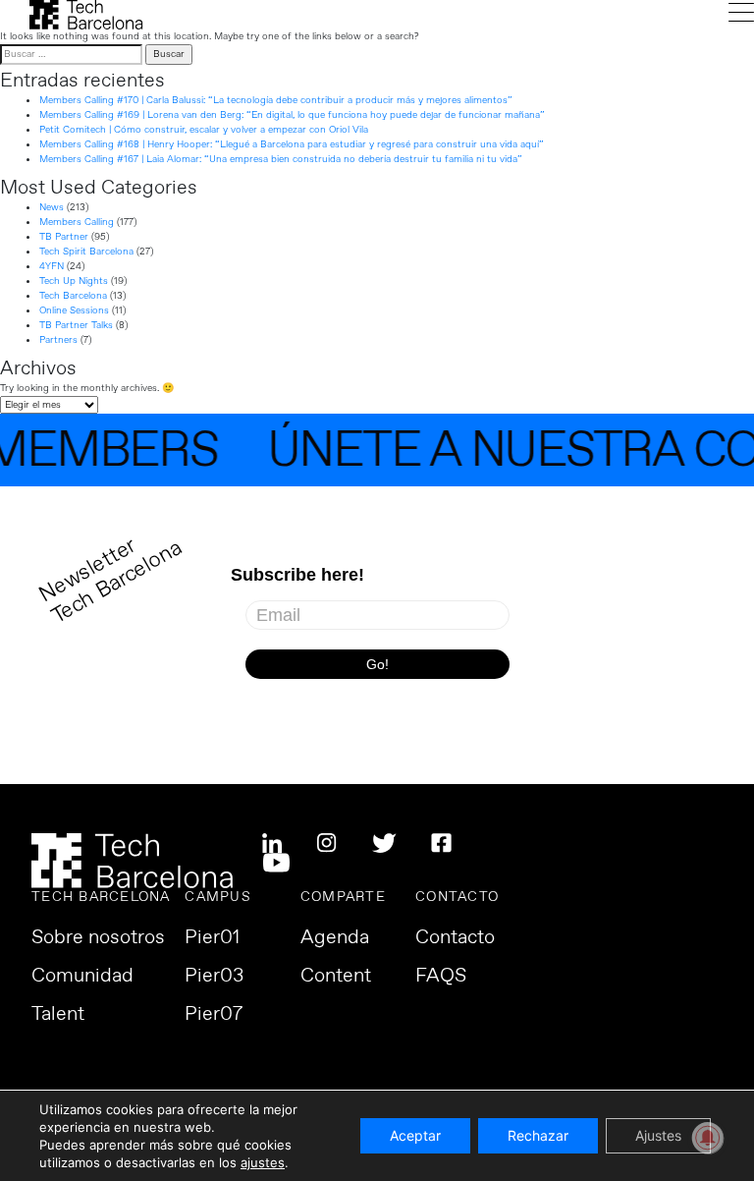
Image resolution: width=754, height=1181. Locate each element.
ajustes (263, 1162)
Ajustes (658, 1135)
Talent (57, 1015)
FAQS (440, 976)
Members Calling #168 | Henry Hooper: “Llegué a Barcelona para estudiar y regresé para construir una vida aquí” (291, 144)
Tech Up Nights (73, 281)
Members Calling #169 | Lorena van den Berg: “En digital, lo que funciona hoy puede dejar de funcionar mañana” (292, 115)
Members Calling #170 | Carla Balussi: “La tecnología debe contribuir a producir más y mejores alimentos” (275, 100)
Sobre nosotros (98, 938)
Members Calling (76, 222)
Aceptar (415, 1135)
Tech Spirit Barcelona (86, 251)
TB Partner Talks (76, 325)
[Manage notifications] (708, 1137)
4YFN (51, 266)
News (51, 207)
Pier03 (214, 976)
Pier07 (213, 1015)
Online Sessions (74, 310)
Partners (58, 340)
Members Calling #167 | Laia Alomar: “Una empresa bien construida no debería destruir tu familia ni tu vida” (280, 159)
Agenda (334, 938)
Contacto (455, 938)
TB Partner (63, 237)
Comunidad (82, 976)
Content (335, 976)
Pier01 (212, 938)
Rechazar (538, 1135)
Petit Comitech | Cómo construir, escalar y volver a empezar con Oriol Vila (203, 130)
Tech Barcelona (73, 296)
